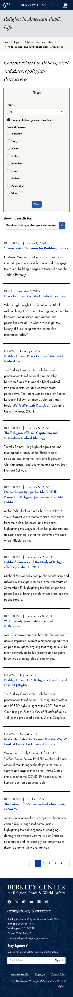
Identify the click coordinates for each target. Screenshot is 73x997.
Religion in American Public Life (40, 42)
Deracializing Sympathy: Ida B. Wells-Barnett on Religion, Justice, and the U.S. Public (33, 497)
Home (6, 42)
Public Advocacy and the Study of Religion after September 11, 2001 (35, 565)
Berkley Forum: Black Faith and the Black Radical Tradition (33, 359)
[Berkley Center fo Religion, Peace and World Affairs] (36, 889)
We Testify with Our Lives (31, 405)
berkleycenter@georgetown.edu (31, 938)
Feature (15, 156)
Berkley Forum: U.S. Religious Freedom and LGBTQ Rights (35, 683)
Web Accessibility (20, 974)
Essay (14, 141)
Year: (10, 105)
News (14, 171)
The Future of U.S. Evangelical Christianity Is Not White (35, 807)
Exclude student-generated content (31, 120)
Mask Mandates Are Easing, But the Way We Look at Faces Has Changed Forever (36, 742)
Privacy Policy (58, 974)
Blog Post (16, 133)
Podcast (15, 178)
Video (14, 193)
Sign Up (59, 960)
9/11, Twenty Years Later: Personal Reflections (28, 624)
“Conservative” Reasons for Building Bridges (36, 249)
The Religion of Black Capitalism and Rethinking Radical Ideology (31, 435)
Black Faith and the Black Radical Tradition (35, 297)
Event (14, 148)
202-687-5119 (23, 933)
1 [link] (38, 863)
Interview (16, 163)
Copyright (40, 974)
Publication (17, 186)
